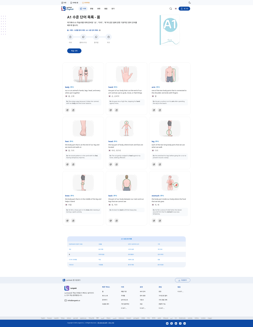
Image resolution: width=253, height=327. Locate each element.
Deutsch (128, 318)
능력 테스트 (124, 300)
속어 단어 (142, 291)
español (56, 318)
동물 (159, 259)
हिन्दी (97, 318)
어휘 (71, 30)
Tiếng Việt (91, 318)
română (203, 318)
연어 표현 (142, 296)
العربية (102, 318)
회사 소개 (105, 296)
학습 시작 (74, 51)
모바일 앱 (75, 3)
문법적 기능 (162, 304)
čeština (197, 318)
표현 (141, 287)
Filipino (108, 318)
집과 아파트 (160, 254)
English (43, 318)
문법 (160, 287)
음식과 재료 (131, 265)
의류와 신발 (131, 259)
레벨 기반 (124, 291)
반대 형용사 (131, 254)
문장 (160, 291)
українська (83, 318)
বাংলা (176, 318)
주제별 (123, 296)
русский (75, 318)
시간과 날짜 (131, 249)
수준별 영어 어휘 (79, 30)
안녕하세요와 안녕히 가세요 (76, 244)
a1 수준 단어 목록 (92, 30)
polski (159, 318)
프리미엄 (87, 3)
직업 (100, 259)
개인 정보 (160, 249)
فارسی (114, 318)
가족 (159, 244)
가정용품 (101, 265)
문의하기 (104, 300)
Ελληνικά (165, 318)
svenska (190, 318)
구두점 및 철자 (163, 296)
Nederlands (182, 318)
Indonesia (121, 318)
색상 (70, 249)
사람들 (100, 244)
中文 (148, 318)
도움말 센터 (105, 304)
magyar (210, 318)
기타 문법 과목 (163, 300)
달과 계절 (101, 249)
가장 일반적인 (125, 304)
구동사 (142, 300)
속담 (141, 304)
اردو (171, 318)
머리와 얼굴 (101, 254)
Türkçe (63, 318)
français (49, 318)
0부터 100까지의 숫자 (133, 244)
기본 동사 (71, 265)
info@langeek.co (74, 300)
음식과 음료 (160, 265)
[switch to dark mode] (190, 3)
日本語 (143, 318)
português (136, 318)
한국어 (153, 318)
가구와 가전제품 (73, 259)
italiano (69, 318)
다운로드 (184, 280)
